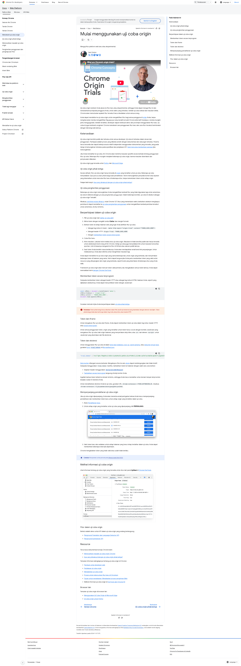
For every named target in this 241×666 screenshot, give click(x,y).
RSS (171, 654)
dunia (127, 363)
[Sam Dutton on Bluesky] (97, 55)
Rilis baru (17, 12)
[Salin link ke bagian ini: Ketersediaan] (96, 134)
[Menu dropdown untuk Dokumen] (37, 2)
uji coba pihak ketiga (122, 304)
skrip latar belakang (116, 345)
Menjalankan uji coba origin (93, 572)
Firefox (106, 163)
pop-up (126, 345)
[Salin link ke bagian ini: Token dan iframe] (97, 319)
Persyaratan (31, 662)
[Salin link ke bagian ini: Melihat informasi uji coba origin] (114, 465)
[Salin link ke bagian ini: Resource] (92, 544)
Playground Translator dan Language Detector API (101, 535)
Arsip (100, 651)
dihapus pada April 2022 (115, 458)
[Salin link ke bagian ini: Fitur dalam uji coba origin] (104, 527)
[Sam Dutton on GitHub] (92, 55)
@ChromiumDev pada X (177, 645)
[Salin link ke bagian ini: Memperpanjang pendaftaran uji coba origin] (120, 392)
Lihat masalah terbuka (34, 648)
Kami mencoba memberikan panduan (140, 147)
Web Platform (16, 8)
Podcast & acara (103, 654)
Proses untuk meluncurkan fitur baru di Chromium (101, 575)
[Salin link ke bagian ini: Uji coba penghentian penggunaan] (111, 188)
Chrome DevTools (145, 470)
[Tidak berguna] (159, 28)
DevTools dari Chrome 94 (116, 582)
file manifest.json (108, 347)
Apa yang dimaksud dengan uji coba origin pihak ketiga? (113, 182)
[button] (11, 84)
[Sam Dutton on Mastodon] (95, 55)
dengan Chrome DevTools (102, 270)
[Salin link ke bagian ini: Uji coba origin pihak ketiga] (105, 169)
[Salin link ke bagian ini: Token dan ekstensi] (99, 341)
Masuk (236, 2)
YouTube (172, 648)
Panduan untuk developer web (94, 565)
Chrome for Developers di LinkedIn (180, 651)
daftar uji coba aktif (106, 218)
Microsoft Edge (117, 163)
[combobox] (203, 2)
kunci (93, 347)
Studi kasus (45, 2)
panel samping (135, 345)
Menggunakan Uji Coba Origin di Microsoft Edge (100, 595)
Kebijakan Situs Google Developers (133, 627)
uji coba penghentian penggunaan (114, 204)
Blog (53, 2)
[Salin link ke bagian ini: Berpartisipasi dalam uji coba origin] (118, 213)
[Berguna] (156, 28)
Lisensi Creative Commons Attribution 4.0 (129, 625)
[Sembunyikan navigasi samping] (23, 662)
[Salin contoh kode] (159, 288)
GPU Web (26, 12)
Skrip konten (84, 363)
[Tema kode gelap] (156, 288)
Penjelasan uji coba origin (92, 568)
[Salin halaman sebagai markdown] (88, 39)
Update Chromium (104, 645)
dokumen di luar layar (151, 345)
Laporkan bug (32, 645)
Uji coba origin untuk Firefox (93, 599)
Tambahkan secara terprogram (94, 373)
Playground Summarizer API (93, 539)
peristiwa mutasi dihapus (95, 202)
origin (145, 117)
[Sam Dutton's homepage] (100, 55)
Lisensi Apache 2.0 (89, 627)
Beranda (82, 28)
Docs (4, 8)
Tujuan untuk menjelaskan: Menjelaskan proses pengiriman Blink (105, 579)
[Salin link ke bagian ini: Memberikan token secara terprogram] (116, 276)
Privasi (38, 662)
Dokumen (32, 2)
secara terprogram (90, 326)
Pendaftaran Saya (94, 403)
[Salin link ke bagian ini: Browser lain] (93, 587)
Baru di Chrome (63, 2)
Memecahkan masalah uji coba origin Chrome (99, 554)
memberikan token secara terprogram (107, 235)
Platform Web (6, 12)
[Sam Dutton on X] (89, 55)
